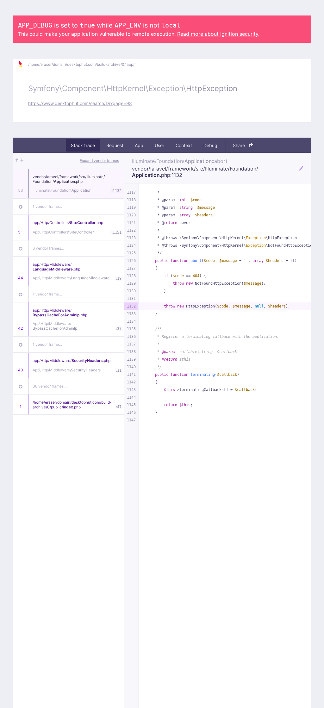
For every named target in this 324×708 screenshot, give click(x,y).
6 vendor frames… (48, 248)
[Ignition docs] (23, 64)
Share (239, 145)
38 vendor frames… (50, 386)
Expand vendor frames (99, 160)
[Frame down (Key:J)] (22, 161)
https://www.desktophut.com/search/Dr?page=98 (80, 103)
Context (184, 145)
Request (114, 145)
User (159, 145)
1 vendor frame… (47, 206)
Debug (210, 145)
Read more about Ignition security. (218, 34)
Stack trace (83, 145)
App (139, 145)
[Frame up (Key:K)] (17, 161)
